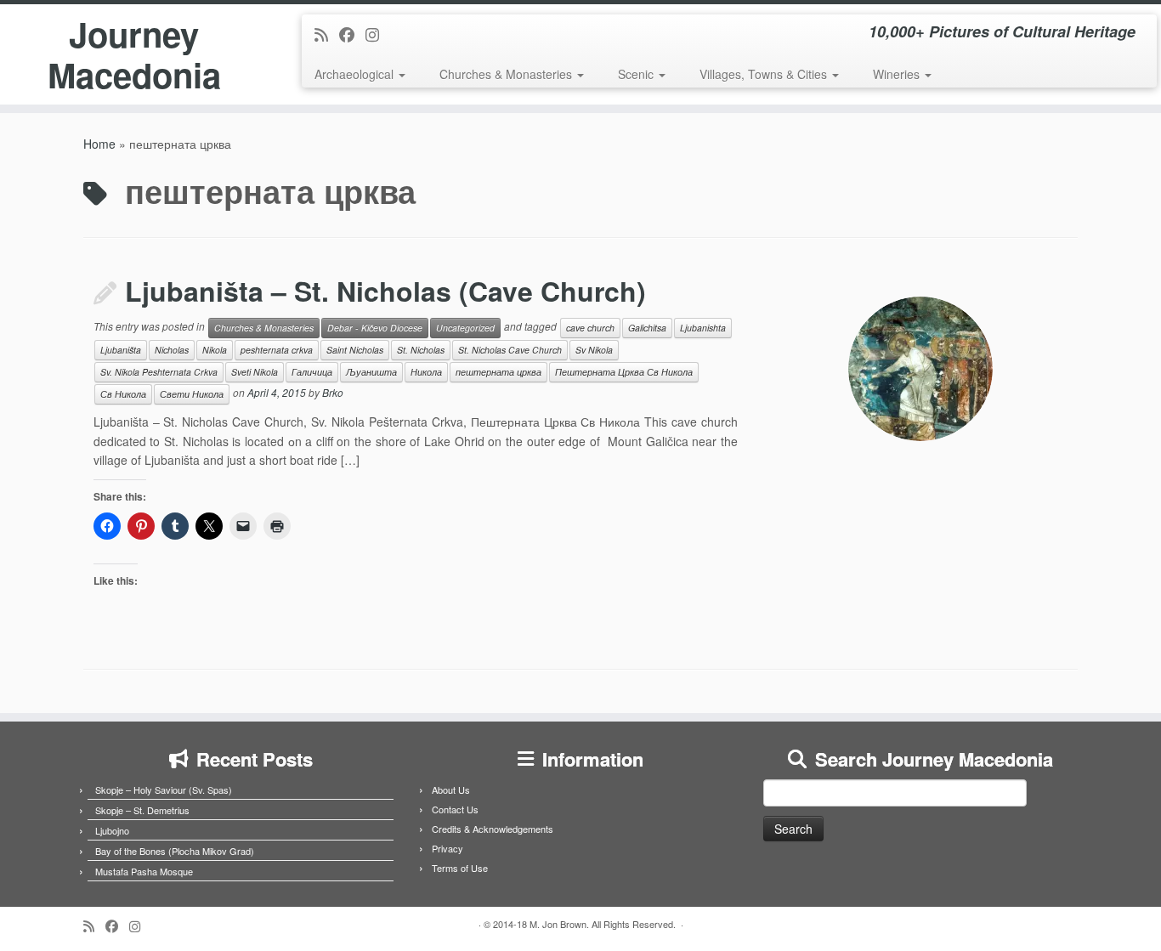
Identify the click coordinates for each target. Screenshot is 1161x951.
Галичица (312, 371)
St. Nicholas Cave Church (510, 349)
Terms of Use (460, 868)
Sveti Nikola (254, 371)
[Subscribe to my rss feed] (326, 34)
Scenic (637, 73)
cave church (590, 327)
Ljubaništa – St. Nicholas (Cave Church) (385, 290)
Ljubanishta (703, 327)
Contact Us (455, 809)
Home (99, 143)
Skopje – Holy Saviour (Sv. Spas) (163, 789)
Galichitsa (647, 327)
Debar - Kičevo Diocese (374, 327)
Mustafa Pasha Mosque (144, 871)
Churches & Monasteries (507, 73)
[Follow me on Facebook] (352, 34)
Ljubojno (112, 830)
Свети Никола (192, 394)
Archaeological (355, 73)
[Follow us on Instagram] (377, 34)
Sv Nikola (594, 349)
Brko (332, 393)
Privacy (447, 848)
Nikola (214, 349)
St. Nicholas (421, 349)
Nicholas (172, 349)
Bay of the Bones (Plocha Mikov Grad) (174, 851)
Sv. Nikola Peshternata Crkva (159, 371)
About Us (451, 789)
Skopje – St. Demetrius (142, 810)
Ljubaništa (120, 349)
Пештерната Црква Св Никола (624, 371)
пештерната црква (498, 371)
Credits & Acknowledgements (492, 828)
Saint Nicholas (354, 349)
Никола (426, 371)
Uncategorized (465, 327)
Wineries (898, 73)
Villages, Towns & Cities (764, 73)
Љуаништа (371, 371)
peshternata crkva (277, 349)
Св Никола (123, 394)
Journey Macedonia (134, 54)
